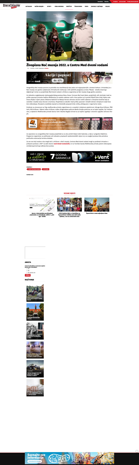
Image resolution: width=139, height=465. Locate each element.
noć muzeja (45, 169)
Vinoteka (106, 1)
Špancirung (78, 6)
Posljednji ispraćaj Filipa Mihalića (33, 318)
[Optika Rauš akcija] (69, 78)
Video (86, 6)
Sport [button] (49, 6)
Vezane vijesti (69, 193)
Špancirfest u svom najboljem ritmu (96, 213)
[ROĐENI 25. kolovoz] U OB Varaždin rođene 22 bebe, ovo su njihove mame (34, 393)
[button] (27, 207)
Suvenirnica (100, 1)
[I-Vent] (69, 157)
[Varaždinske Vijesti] (11, 6)
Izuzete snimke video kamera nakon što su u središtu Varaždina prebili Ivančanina (34, 355)
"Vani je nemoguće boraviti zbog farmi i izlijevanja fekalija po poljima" (34, 374)
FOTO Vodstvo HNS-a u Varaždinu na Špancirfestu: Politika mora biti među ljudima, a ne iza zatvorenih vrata (69, 215)
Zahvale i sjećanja (97, 6)
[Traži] (116, 6)
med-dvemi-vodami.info (62, 144)
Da (28, 268)
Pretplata (115, 1)
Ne (28, 270)
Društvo (69, 6)
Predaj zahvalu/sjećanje (132, 1)
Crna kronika (59, 6)
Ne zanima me (31, 272)
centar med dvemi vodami (34, 169)
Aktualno (29, 6)
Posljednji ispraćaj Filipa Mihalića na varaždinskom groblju (34, 337)
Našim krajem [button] (39, 6)
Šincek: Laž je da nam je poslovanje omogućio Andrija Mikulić (34, 299)
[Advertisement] (69, 233)
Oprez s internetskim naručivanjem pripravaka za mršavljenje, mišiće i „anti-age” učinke (42, 215)
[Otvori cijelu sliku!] (59, 36)
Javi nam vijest (122, 1)
